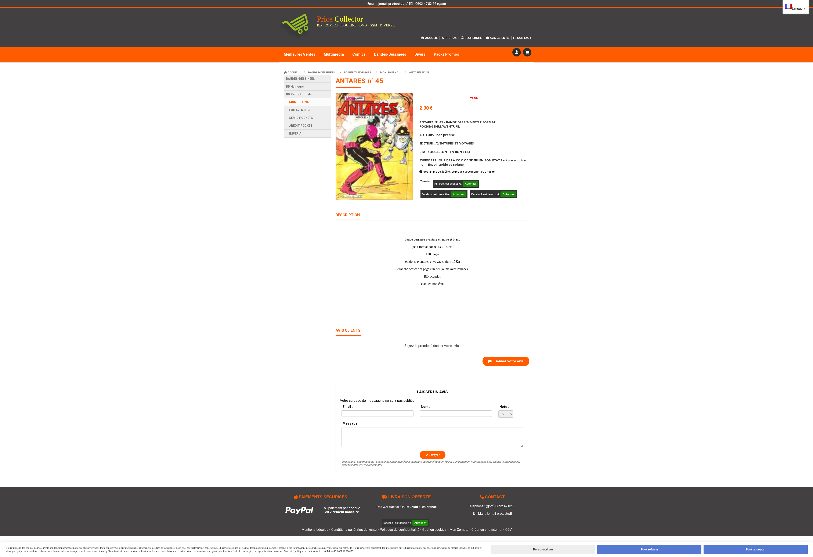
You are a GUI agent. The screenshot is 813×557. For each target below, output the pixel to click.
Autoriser (470, 183)
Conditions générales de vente (354, 530)
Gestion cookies (434, 530)
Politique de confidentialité (399, 530)
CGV (508, 530)
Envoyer (434, 455)
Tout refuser (649, 549)
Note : (504, 407)
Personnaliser (543, 549)
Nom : (425, 407)
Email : (348, 407)
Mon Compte (459, 530)
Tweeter (425, 181)
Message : (351, 423)
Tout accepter (756, 549)
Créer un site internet (486, 530)
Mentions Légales (314, 530)
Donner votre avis (509, 361)
